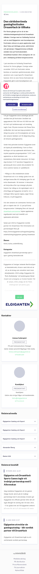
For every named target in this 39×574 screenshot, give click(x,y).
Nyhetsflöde (19, 570)
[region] (19, 98)
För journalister (19, 567)
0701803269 (19, 355)
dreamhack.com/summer (12, 211)
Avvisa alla (11, 104)
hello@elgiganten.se (19, 398)
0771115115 (19, 401)
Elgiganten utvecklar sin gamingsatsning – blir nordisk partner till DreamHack (18, 527)
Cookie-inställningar (19, 109)
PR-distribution (19, 562)
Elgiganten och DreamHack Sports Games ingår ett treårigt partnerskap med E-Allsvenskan (18, 480)
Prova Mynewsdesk (19, 564)
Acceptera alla (26, 104)
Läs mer (19, 297)
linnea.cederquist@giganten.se (19, 352)
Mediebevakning (19, 559)
